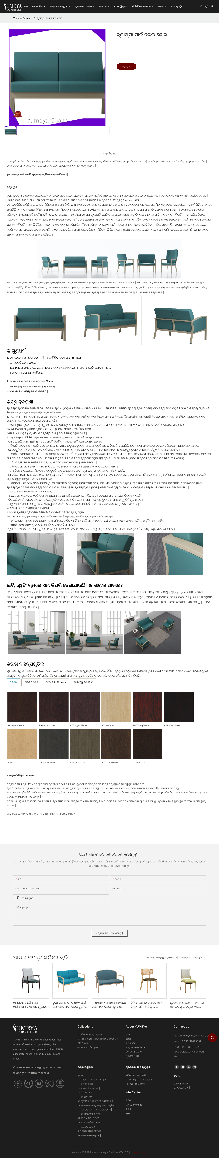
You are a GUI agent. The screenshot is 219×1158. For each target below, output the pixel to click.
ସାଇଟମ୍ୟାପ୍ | (140, 1152)
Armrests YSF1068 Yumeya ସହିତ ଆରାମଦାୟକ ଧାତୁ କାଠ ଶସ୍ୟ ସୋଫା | (109, 1005)
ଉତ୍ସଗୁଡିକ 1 (199, 957)
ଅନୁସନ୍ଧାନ (126, 66)
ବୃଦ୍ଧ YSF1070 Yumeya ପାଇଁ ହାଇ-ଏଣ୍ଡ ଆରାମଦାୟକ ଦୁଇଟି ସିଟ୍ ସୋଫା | (69, 1005)
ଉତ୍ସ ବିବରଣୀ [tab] (109, 153)
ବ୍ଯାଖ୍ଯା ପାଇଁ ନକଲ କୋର (50, 18)
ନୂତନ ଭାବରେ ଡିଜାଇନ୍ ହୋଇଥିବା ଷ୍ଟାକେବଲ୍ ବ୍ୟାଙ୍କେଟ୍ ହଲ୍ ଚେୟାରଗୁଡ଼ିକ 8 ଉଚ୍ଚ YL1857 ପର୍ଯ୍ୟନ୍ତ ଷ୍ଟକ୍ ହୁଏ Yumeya (187, 1005)
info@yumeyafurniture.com (196, 1035)
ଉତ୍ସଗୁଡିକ (185, 957)
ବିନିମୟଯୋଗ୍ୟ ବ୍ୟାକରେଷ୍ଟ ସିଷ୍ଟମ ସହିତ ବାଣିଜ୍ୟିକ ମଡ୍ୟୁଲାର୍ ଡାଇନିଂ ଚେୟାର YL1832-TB (146, 1005)
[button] (181, 6)
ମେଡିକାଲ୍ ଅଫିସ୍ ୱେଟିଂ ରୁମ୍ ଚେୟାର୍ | (162, 957)
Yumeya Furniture (23, 18)
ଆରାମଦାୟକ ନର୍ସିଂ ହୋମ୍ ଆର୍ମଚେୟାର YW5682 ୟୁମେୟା (30, 1004)
